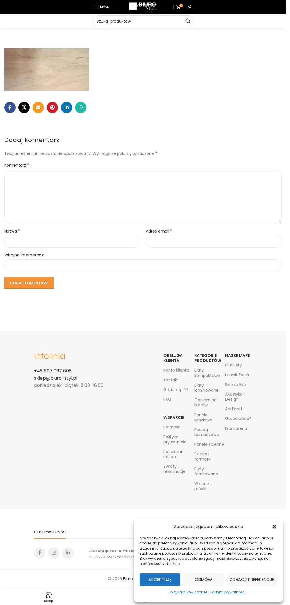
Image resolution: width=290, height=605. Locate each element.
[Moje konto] (190, 7)
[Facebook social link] (10, 107)
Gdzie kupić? (175, 389)
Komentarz (16, 165)
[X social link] (24, 107)
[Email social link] (38, 107)
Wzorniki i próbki (203, 486)
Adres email (159, 231)
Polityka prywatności (228, 592)
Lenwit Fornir (237, 374)
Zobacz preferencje (252, 579)
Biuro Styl (132, 579)
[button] (274, 526)
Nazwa (12, 231)
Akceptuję (160, 579)
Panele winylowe (203, 417)
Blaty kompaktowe (207, 372)
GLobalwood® (238, 418)
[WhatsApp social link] (80, 107)
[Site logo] (142, 7)
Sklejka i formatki (202, 456)
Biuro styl (234, 365)
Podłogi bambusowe (206, 432)
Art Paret (233, 409)
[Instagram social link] (53, 553)
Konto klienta (176, 370)
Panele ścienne (209, 444)
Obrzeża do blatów (205, 402)
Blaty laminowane (206, 387)
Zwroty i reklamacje (174, 469)
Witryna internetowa (24, 255)
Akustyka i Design (235, 396)
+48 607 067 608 (53, 371)
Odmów (203, 579)
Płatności (172, 427)
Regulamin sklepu (173, 454)
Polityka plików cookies (188, 592)
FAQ (167, 399)
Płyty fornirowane (206, 471)
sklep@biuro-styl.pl (55, 378)
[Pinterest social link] (52, 107)
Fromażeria (236, 428)
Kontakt (171, 380)
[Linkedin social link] (66, 107)
